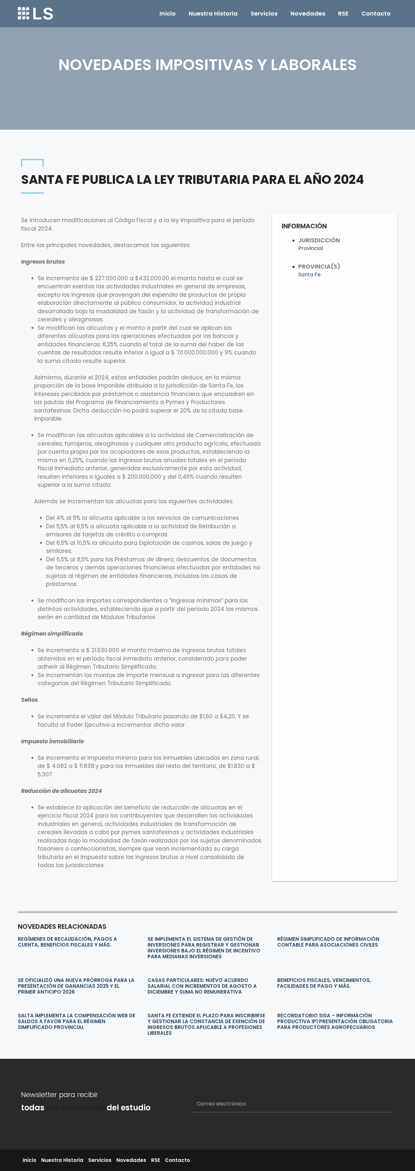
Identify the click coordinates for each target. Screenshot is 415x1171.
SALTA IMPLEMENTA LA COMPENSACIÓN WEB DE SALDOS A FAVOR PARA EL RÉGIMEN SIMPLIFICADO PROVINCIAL (76, 1021)
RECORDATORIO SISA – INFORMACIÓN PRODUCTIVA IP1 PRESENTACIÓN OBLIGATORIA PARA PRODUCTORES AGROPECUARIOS (335, 1021)
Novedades (307, 13)
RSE (343, 13)
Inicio (168, 13)
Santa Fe (309, 274)
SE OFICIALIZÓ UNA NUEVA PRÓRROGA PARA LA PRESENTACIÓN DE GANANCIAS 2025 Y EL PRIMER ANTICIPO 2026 (76, 986)
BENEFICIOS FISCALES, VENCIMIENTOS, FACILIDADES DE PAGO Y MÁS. (324, 983)
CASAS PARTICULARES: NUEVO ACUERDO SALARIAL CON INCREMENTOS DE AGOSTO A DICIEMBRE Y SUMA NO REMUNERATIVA (202, 986)
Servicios (264, 13)
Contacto (376, 13)
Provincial (310, 248)
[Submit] (381, 1104)
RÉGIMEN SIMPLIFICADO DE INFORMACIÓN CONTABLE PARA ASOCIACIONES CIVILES (328, 942)
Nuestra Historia (213, 13)
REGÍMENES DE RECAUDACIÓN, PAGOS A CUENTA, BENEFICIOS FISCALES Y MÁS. (67, 942)
